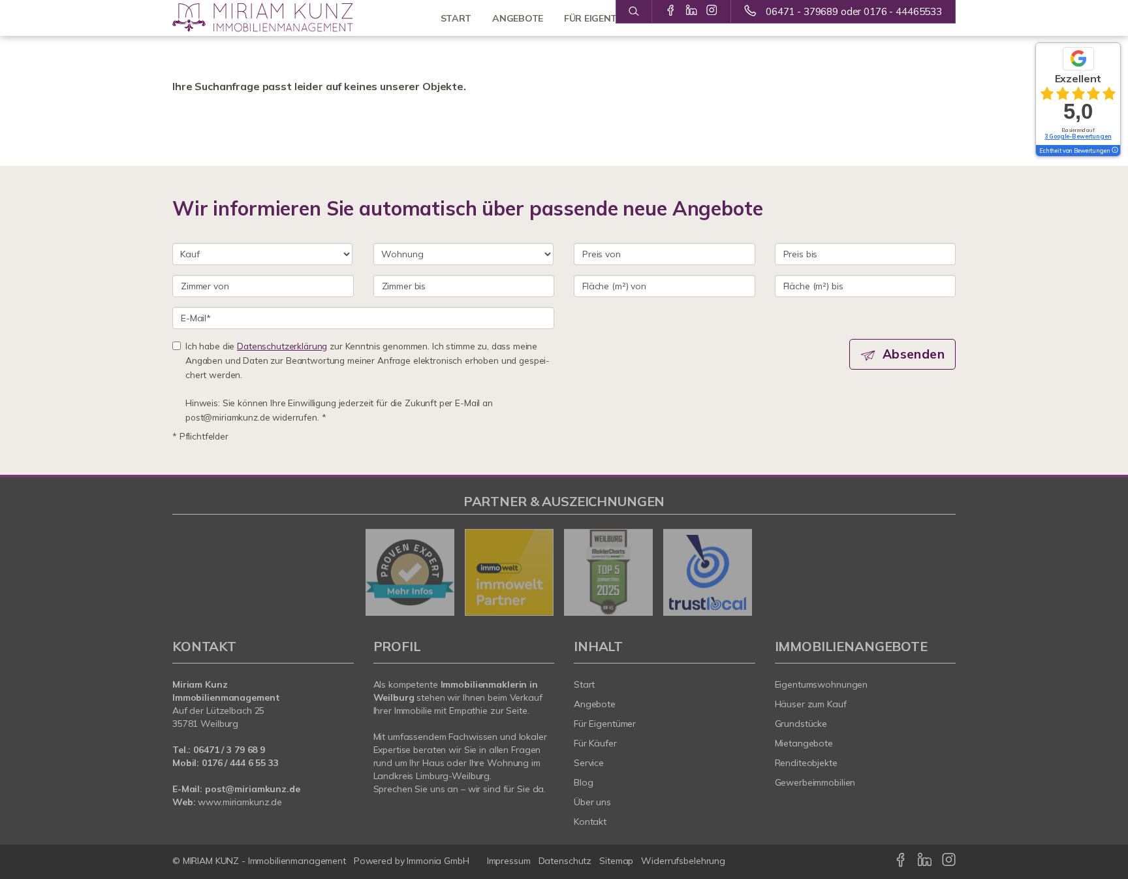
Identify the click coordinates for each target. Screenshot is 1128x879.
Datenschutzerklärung (282, 345)
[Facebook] (670, 11)
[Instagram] (711, 11)
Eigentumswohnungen (821, 684)
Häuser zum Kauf (811, 704)
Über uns (592, 802)
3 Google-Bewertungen (1077, 136)
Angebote (595, 704)
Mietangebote (804, 743)
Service (589, 763)
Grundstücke (801, 723)
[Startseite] (263, 18)
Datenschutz (565, 861)
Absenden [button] (914, 354)
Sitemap (616, 861)
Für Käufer (595, 743)
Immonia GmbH (438, 861)
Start (584, 684)
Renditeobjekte (806, 763)
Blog (583, 782)
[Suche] (633, 12)
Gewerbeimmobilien (815, 782)
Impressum (509, 861)
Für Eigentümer (605, 723)
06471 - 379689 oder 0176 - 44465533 (854, 11)
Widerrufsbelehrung (683, 861)
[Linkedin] (691, 11)
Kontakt (590, 821)
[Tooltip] (1114, 150)
